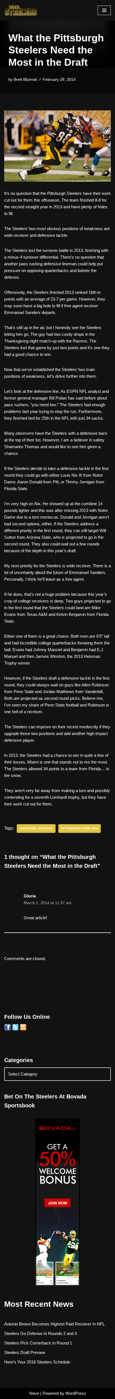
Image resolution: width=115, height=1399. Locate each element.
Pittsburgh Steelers (79, 828)
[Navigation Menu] (104, 10)
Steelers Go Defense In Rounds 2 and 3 (40, 1333)
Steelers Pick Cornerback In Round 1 (38, 1343)
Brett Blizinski (25, 79)
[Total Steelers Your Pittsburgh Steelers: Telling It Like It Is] (21, 10)
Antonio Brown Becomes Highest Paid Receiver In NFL (54, 1324)
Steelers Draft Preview (24, 1352)
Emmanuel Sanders (36, 828)
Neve (34, 1393)
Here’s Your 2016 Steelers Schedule (37, 1362)
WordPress (75, 1393)
